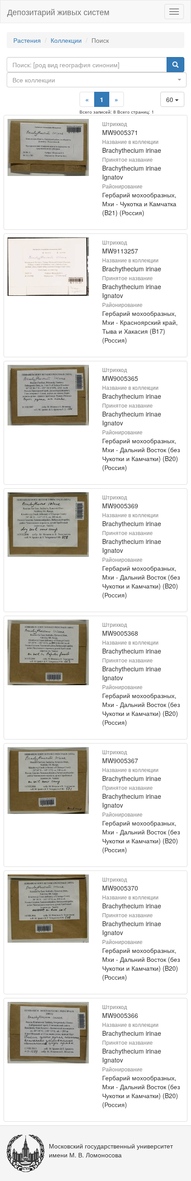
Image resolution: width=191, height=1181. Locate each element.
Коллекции (66, 40)
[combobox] (97, 79)
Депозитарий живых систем (58, 11)
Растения (27, 40)
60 (170, 99)
